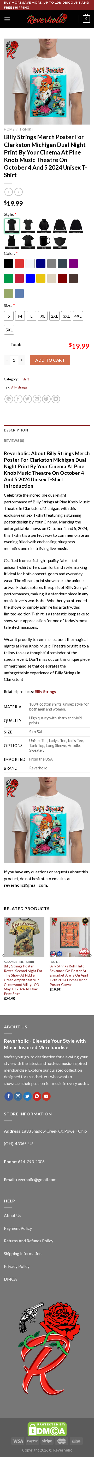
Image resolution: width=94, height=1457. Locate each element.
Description (16, 430)
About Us (12, 1215)
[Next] (90, 965)
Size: (9, 305)
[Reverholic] (47, 19)
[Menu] (7, 19)
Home (9, 129)
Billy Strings (19, 387)
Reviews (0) (14, 441)
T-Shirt (26, 129)
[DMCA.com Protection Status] (47, 1429)
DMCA (10, 1278)
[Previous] (3, 965)
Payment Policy (18, 1228)
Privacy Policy (17, 1266)
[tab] (47, 430)
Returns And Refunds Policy (28, 1240)
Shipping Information (23, 1253)
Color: (11, 253)
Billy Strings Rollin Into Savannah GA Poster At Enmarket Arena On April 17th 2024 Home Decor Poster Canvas (69, 975)
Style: (10, 214)
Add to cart (50, 359)
